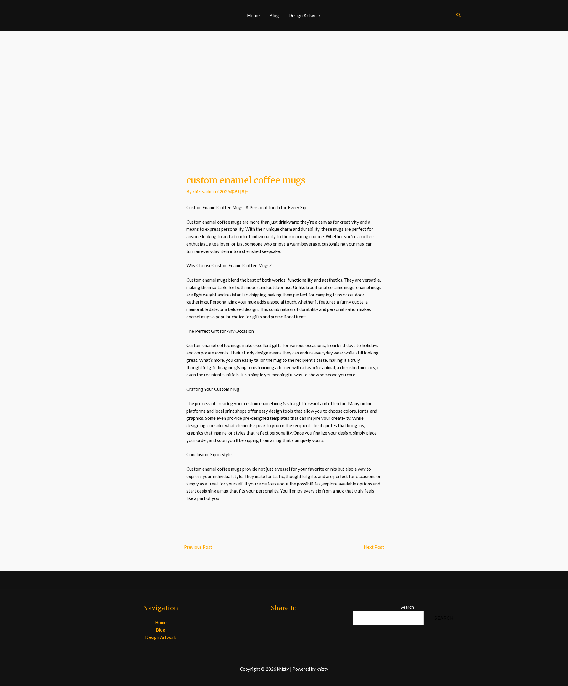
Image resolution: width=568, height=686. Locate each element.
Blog (274, 15)
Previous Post (195, 547)
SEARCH (444, 618)
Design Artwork (304, 15)
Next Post (376, 547)
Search (407, 607)
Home (253, 15)
